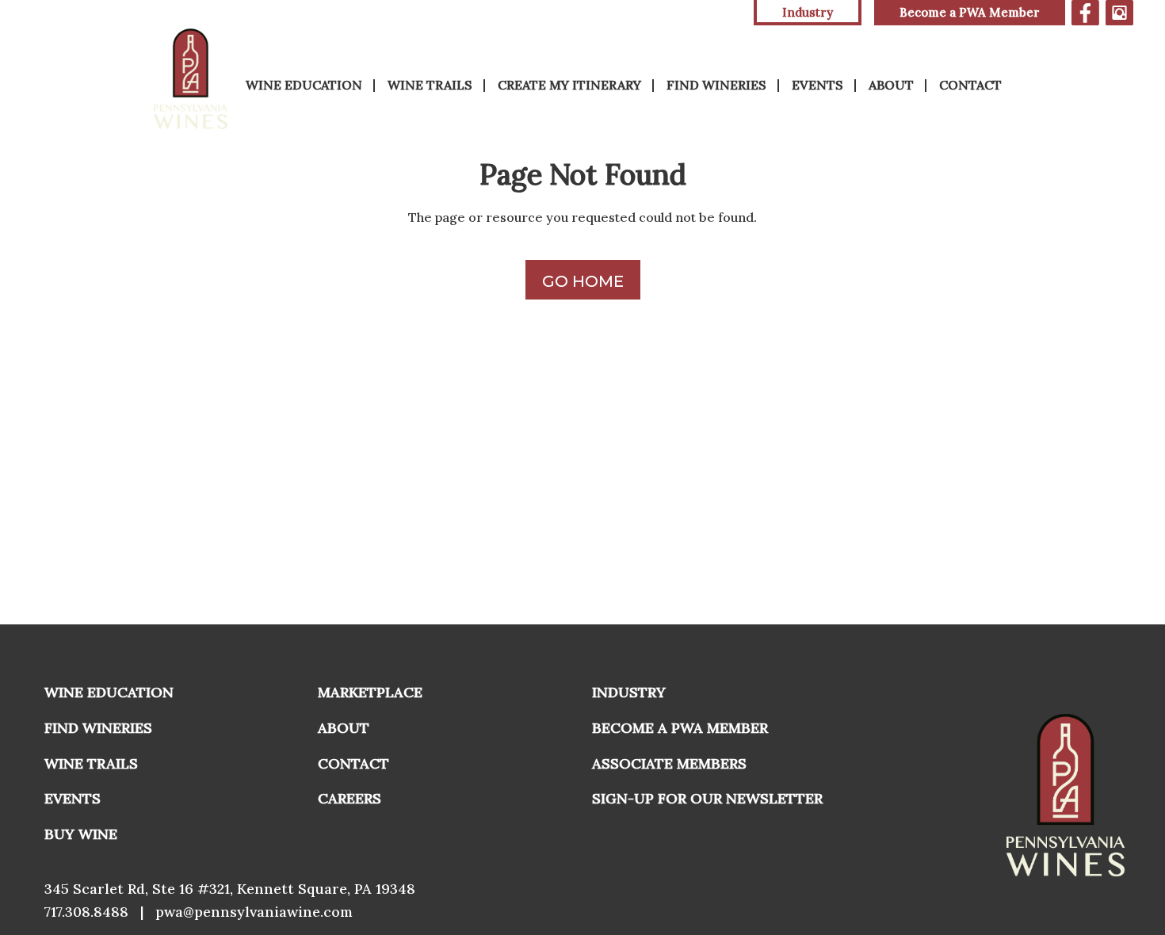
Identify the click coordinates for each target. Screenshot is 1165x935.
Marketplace (370, 692)
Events (817, 85)
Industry (629, 692)
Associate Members (669, 763)
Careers (349, 798)
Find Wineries (716, 85)
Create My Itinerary (569, 85)
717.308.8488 (86, 912)
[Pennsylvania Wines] (192, 78)
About (891, 85)
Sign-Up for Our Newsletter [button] (707, 798)
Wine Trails (430, 85)
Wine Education (304, 85)
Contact (970, 85)
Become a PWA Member (970, 12)
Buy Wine (80, 834)
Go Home (583, 281)
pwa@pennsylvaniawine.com (254, 912)
